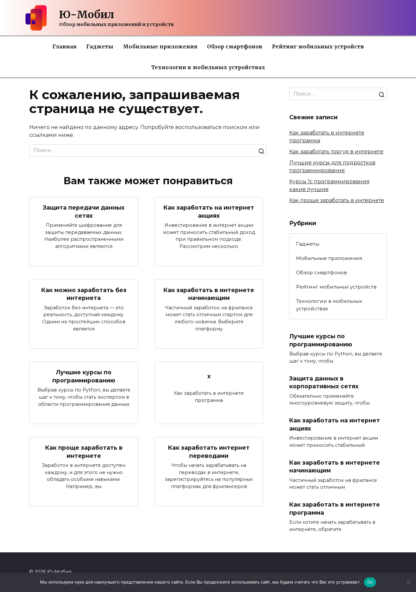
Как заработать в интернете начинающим (208, 293)
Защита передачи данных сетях (83, 211)
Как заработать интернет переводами (209, 451)
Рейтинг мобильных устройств (318, 46)
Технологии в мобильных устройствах (208, 67)
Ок (370, 582)
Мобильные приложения (160, 46)
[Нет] (408, 582)
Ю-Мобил (86, 14)
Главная (64, 46)
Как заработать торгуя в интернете (336, 151)
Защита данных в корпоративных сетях (323, 382)
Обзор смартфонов (234, 46)
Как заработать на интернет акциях (208, 211)
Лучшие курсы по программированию (83, 376)
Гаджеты (99, 46)
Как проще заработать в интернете (84, 451)
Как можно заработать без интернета (83, 293)
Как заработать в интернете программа (334, 508)
